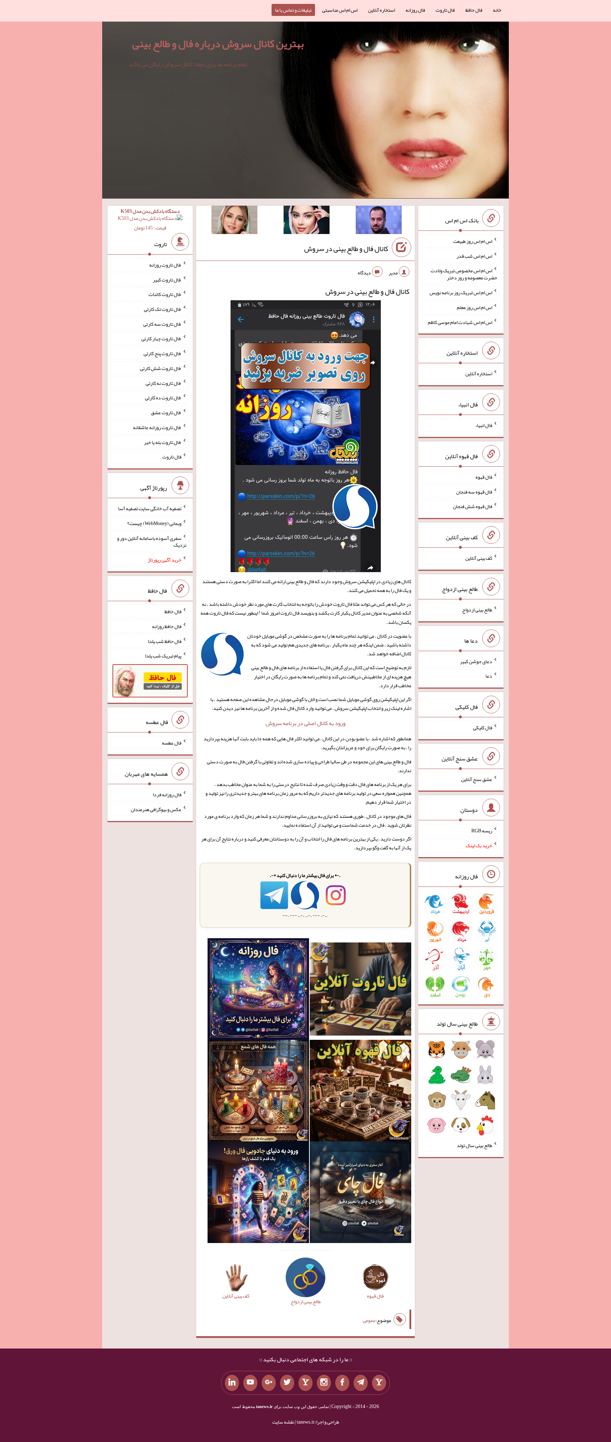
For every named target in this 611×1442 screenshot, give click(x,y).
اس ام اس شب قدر (474, 256)
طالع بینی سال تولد (474, 1145)
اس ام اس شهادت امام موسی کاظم (460, 322)
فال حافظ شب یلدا (164, 641)
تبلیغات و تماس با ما (293, 10)
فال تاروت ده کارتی (163, 398)
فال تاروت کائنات (165, 294)
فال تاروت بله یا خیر (162, 442)
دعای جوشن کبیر (476, 661)
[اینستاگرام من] (324, 1383)
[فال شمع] (258, 1092)
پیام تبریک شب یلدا (163, 656)
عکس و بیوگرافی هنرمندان (156, 809)
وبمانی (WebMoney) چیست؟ (154, 523)
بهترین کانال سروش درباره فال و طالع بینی (218, 43)
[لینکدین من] (232, 1383)
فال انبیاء (483, 425)
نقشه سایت (283, 1422)
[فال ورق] (258, 1194)
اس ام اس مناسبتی (339, 10)
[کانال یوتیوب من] (250, 1383)
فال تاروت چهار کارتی (161, 338)
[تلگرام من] (361, 1383)
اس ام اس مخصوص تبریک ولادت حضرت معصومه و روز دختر (464, 274)
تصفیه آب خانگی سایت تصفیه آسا (149, 508)
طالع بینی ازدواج (477, 610)
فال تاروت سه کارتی (162, 324)
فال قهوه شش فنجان (472, 506)
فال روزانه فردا (167, 794)
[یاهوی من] (379, 1383)
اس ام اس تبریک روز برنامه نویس (461, 292)
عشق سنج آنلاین (476, 779)
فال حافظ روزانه (166, 626)
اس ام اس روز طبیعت (472, 241)
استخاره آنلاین (381, 10)
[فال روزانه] (258, 991)
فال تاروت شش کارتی (160, 368)
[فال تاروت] (360, 991)
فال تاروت (445, 10)
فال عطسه (171, 743)
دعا (488, 676)
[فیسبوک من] (342, 1383)
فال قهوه (484, 477)
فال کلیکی (482, 728)
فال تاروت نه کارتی (163, 383)
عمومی (369, 1320)
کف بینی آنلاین (478, 558)
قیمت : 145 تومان (150, 219)
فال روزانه (415, 10)
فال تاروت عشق (166, 412)
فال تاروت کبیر (167, 279)
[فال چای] (360, 1194)
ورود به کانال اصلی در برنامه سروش (305, 723)
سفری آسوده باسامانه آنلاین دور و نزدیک (151, 541)
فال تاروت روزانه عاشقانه (157, 427)
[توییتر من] (287, 1383)
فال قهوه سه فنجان (474, 491)
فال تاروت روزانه (165, 265)
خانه (497, 10)
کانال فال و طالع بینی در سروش (346, 248)
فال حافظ (473, 10)
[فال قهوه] (360, 1092)
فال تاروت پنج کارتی (162, 353)
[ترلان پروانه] (307, 221)
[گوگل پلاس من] (269, 1383)
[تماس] (305, 1383)
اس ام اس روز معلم (474, 307)
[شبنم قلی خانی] (234, 221)
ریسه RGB (481, 831)
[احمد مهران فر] (379, 221)
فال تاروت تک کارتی (162, 309)
